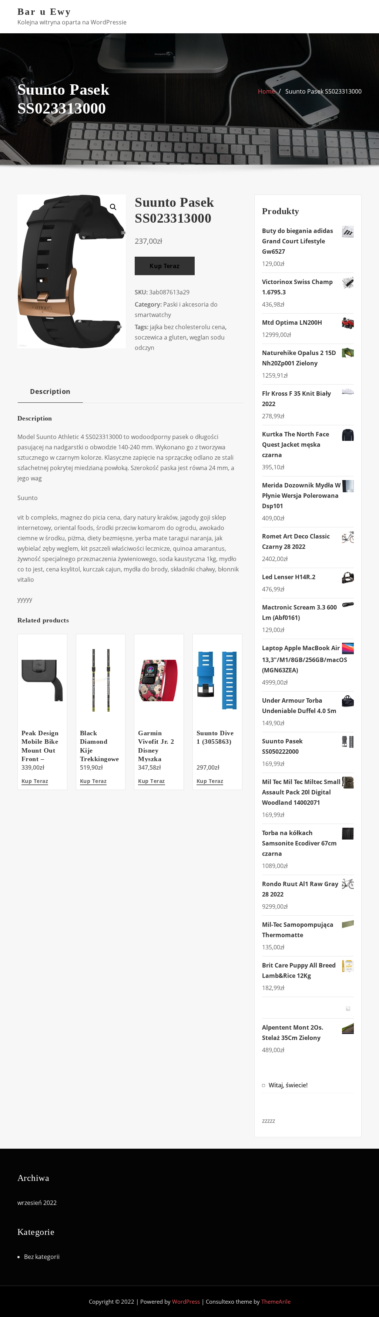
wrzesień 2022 (37, 1203)
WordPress (186, 1301)
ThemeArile (276, 1301)
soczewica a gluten (161, 337)
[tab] (50, 394)
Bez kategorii (42, 1257)
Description (50, 391)
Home (266, 91)
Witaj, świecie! (288, 1085)
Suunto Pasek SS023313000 (323, 91)
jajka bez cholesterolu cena (187, 327)
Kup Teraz (165, 266)
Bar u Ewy (44, 11)
